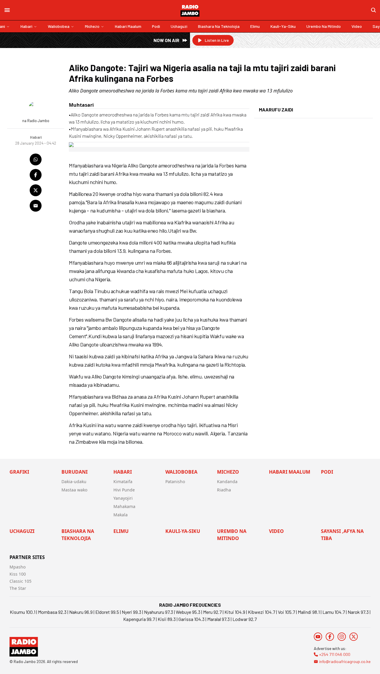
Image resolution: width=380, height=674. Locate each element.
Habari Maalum (128, 26)
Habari (26, 26)
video (357, 26)
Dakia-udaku (73, 481)
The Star (18, 588)
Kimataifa (122, 481)
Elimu (255, 26)
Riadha (224, 490)
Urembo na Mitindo (323, 26)
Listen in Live (217, 40)
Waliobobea (58, 26)
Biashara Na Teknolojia (219, 26)
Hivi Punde (124, 490)
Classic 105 (20, 581)
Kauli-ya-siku (283, 26)
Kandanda (227, 481)
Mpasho (18, 567)
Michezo (92, 26)
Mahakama (124, 506)
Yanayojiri (123, 498)
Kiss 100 (18, 574)
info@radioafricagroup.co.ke (344, 661)
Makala (120, 515)
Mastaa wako (74, 490)
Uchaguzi (179, 26)
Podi (156, 26)
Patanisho (175, 481)
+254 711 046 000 (334, 654)
